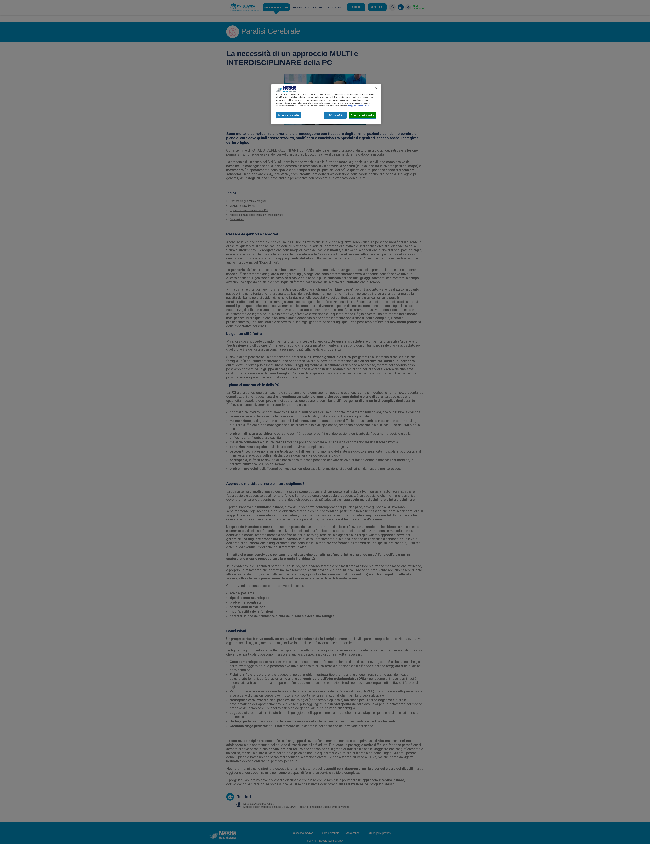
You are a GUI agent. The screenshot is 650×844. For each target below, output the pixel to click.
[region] (326, 104)
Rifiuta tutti (335, 115)
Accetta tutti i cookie (362, 115)
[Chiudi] (376, 88)
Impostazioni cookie (288, 115)
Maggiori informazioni (358, 106)
